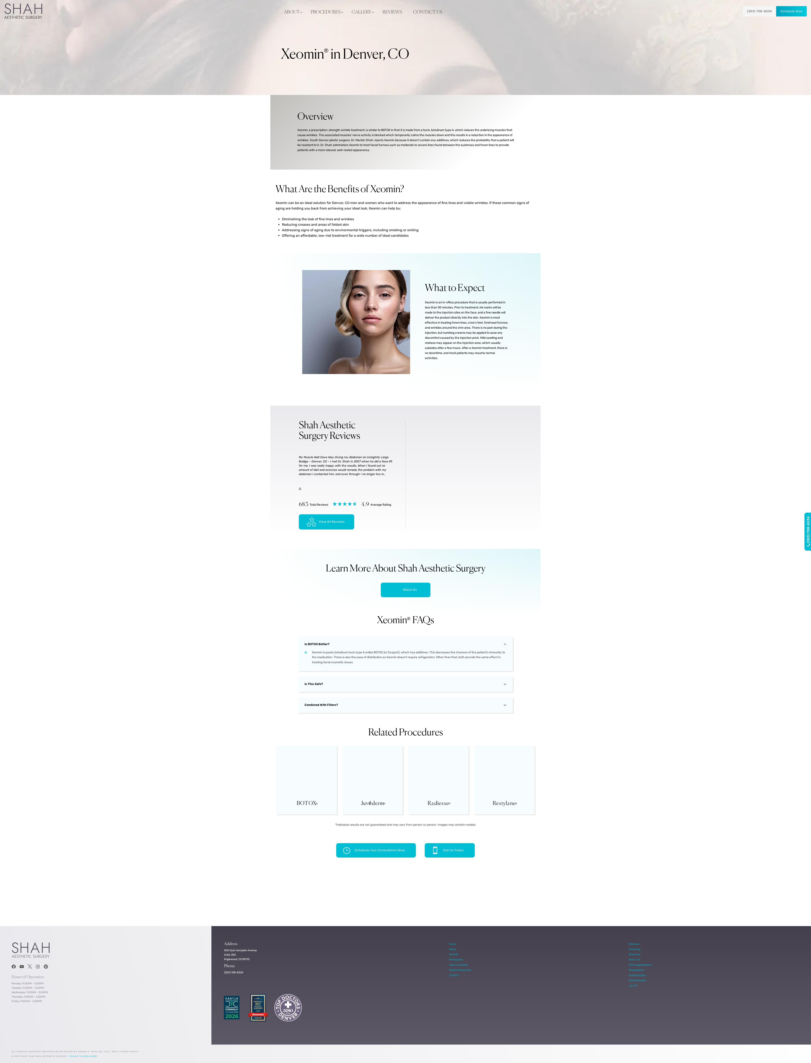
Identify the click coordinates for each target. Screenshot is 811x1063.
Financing (634, 949)
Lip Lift (633, 985)
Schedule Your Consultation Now (380, 850)
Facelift (453, 954)
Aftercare (635, 954)
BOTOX (306, 803)
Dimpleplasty (636, 969)
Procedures (326, 12)
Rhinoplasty (456, 959)
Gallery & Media (458, 964)
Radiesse (438, 803)
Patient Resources (460, 969)
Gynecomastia (637, 980)
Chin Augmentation (640, 964)
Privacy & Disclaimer (83, 1056)
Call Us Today (453, 850)
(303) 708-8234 (759, 11)
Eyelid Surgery (637, 975)
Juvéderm (372, 803)
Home (452, 943)
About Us (410, 590)
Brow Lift (634, 959)
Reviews (392, 12)
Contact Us (427, 12)
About (292, 12)
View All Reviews (332, 522)
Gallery (361, 12)
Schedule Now (791, 11)
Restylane (504, 803)
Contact (454, 975)
